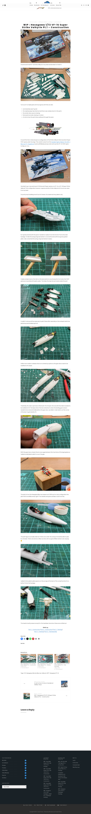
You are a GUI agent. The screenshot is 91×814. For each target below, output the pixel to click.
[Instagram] (86, 5)
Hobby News (5, 770)
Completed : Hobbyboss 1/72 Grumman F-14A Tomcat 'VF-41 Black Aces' (62, 776)
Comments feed (76, 764)
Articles (52, 5)
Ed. (36, 21)
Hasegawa (29, 673)
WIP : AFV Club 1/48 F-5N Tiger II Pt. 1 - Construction (62, 763)
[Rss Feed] (82, 5)
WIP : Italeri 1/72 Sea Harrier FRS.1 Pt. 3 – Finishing (62, 769)
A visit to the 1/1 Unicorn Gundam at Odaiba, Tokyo (43, 683)
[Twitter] (84, 5)
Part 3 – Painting (57, 629)
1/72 (25, 673)
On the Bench (44, 5)
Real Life (4, 775)
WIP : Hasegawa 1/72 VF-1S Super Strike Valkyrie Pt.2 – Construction (45, 695)
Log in (74, 760)
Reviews (4, 765)
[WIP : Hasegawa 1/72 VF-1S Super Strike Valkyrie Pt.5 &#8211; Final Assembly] (62, 658)
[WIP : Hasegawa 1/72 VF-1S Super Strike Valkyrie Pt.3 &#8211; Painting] (45, 658)
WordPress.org (76, 767)
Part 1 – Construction (34, 629)
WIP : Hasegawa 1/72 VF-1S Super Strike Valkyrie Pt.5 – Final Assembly (61, 665)
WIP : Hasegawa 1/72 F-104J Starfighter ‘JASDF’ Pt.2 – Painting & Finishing (48, 794)
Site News (4, 777)
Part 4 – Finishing (39, 631)
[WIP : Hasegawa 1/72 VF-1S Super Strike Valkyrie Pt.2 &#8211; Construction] (28, 658)
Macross (39, 673)
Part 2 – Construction (46, 629)
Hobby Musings (5, 772)
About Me (58, 5)
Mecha (34, 673)
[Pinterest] (88, 5)
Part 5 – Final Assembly (50, 631)
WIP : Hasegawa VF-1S (53, 673)
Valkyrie (44, 673)
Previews (4, 767)
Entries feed (75, 762)
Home (31, 5)
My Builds (37, 5)
